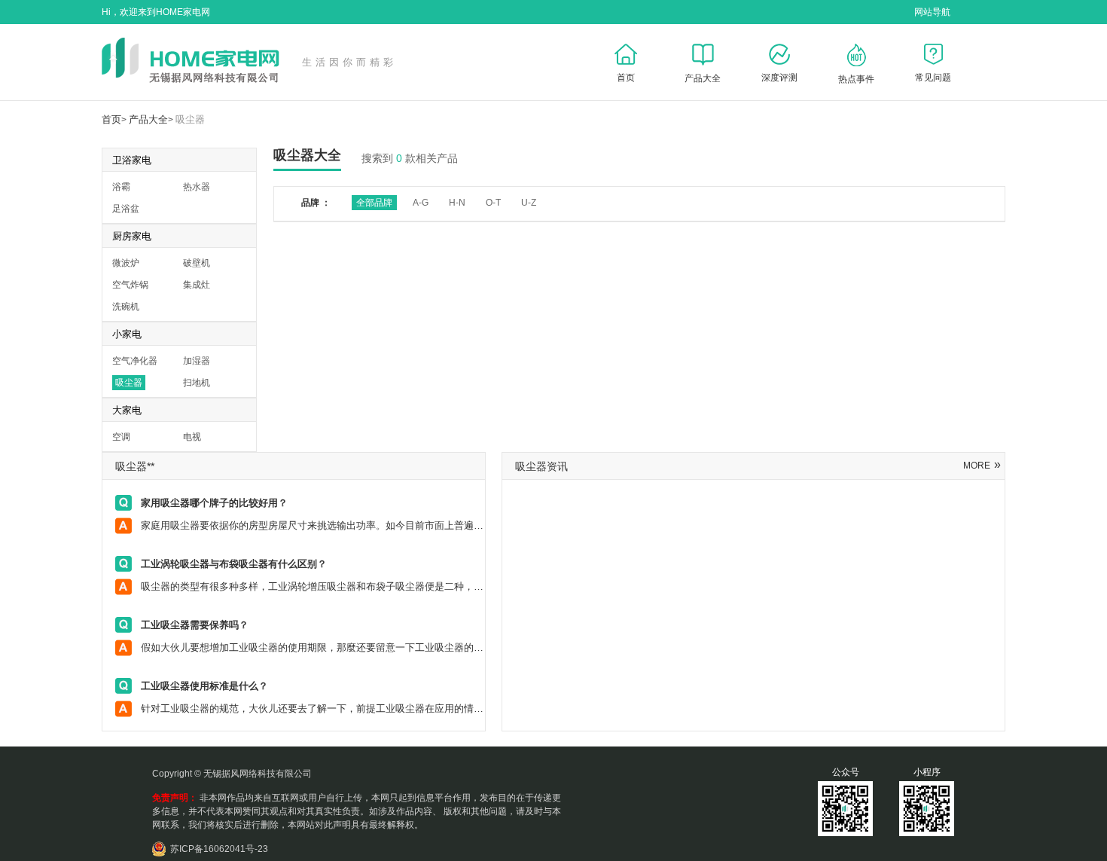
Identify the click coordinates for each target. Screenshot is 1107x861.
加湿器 (196, 361)
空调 (121, 437)
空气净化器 (134, 361)
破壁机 (196, 263)
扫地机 (196, 382)
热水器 (196, 187)
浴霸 (121, 187)
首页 (111, 119)
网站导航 (932, 12)
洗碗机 (125, 306)
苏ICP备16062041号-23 (219, 849)
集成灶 (196, 284)
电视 (192, 437)
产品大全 (148, 119)
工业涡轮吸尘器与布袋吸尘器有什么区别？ (234, 563)
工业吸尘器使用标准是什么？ (204, 686)
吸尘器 (190, 119)
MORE (982, 465)
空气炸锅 (130, 284)
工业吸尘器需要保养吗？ (195, 624)
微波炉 (125, 263)
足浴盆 (125, 208)
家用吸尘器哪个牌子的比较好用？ (214, 502)
